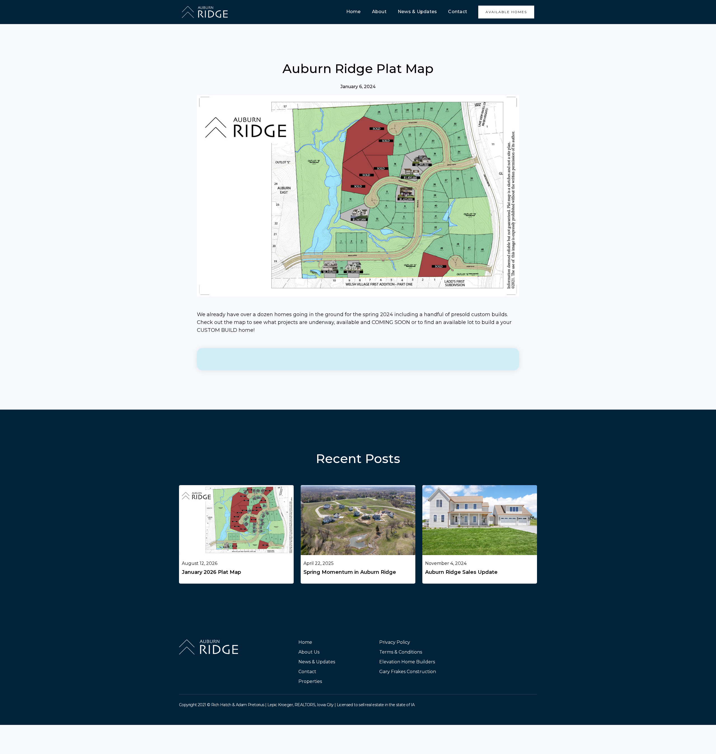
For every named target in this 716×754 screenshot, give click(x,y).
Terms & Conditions (400, 652)
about (379, 11)
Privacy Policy (394, 642)
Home (353, 11)
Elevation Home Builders (407, 661)
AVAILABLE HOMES (506, 12)
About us (308, 652)
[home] (205, 12)
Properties (310, 681)
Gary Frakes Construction (407, 671)
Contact (457, 11)
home (305, 642)
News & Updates (417, 11)
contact (307, 671)
